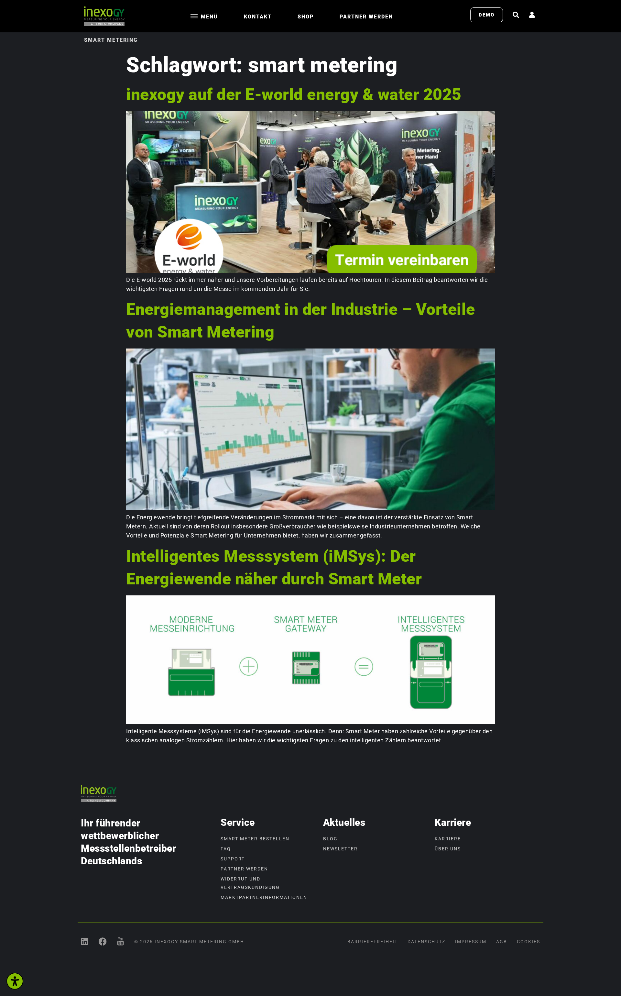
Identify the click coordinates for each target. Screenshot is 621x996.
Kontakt (258, 17)
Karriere (448, 838)
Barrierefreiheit (372, 941)
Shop (306, 17)
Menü (209, 17)
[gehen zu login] (532, 15)
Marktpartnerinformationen (264, 897)
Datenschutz (426, 941)
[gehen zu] (516, 15)
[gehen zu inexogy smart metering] (85, 941)
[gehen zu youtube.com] (120, 941)
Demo (487, 15)
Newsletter (340, 848)
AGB (501, 941)
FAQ (226, 848)
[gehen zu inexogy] (103, 941)
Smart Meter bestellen (255, 838)
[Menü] (194, 16)
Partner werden (366, 17)
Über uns (448, 848)
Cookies (528, 941)
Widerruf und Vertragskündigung (250, 883)
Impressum (470, 941)
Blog (330, 838)
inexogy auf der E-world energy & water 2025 (294, 94)
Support (233, 858)
